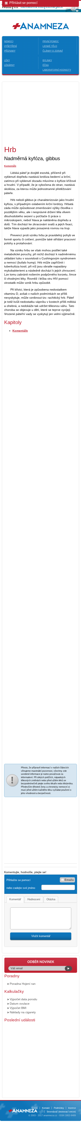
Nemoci (8, 41)
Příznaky (9, 51)
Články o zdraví (53, 51)
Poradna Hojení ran (23, 983)
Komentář (15, 899)
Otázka (51, 899)
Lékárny (9, 65)
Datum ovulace (19, 1003)
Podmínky (59, 1108)
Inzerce (72, 1108)
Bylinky (47, 60)
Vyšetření (10, 46)
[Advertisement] (39, 113)
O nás (35, 1108)
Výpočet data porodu (23, 999)
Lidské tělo (50, 46)
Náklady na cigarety (23, 1012)
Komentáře (10, 166)
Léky (7, 60)
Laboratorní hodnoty (57, 70)
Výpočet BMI (18, 1008)
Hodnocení (33, 899)
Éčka (46, 65)
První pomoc (51, 41)
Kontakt (46, 1108)
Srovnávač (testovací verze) (61, 1111)
